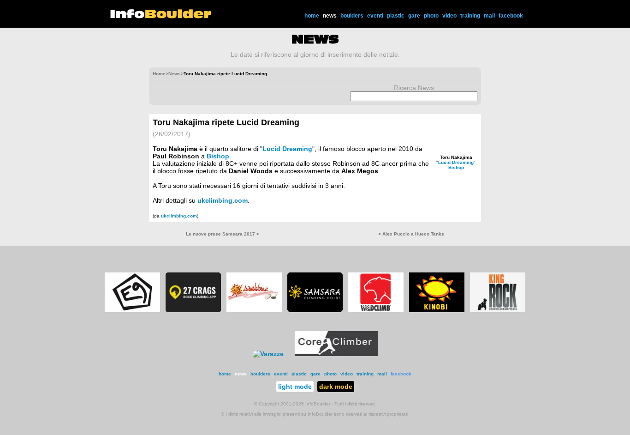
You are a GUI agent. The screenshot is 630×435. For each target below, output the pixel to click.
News (174, 73)
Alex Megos (359, 171)
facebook (511, 15)
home (311, 15)
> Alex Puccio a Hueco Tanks (411, 233)
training (470, 15)
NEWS (315, 39)
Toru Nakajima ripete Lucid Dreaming (226, 122)
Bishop (456, 167)
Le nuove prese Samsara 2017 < (222, 233)
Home (159, 73)
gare (414, 15)
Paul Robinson (176, 156)
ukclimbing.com (222, 200)
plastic (395, 15)
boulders (351, 15)
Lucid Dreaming (456, 162)
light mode (295, 386)
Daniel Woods (251, 171)
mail (489, 15)
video (449, 15)
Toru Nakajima (456, 157)
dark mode (335, 386)
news (330, 15)
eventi (375, 15)
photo (431, 15)
